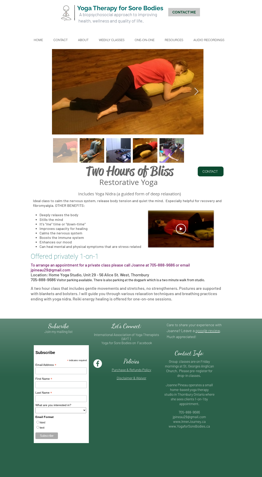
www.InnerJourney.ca (189, 421)
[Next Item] (196, 92)
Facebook (144, 343)
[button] (146, 40)
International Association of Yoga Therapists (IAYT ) (126, 337)
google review (207, 330)
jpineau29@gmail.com (50, 269)
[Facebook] (97, 363)
